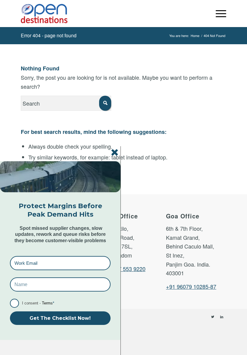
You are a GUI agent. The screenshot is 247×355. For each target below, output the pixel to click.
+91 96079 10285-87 (191, 286)
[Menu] (218, 13)
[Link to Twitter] (212, 316)
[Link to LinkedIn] (221, 316)
